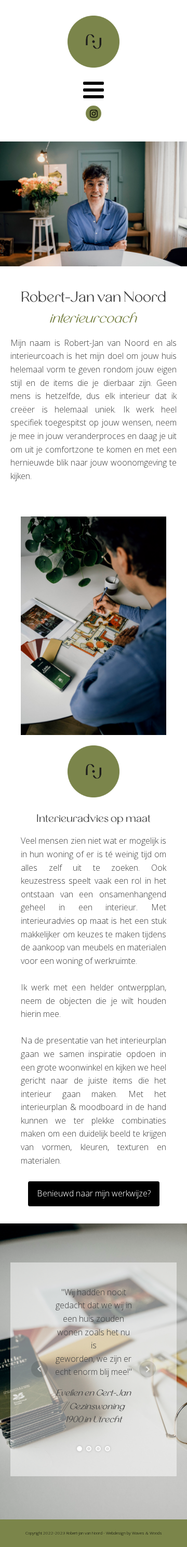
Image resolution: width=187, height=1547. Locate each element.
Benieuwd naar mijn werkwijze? (94, 1193)
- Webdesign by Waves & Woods (132, 1533)
